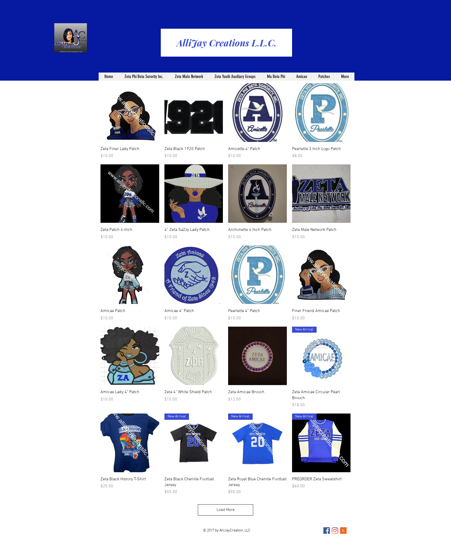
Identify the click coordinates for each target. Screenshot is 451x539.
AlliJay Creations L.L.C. (227, 43)
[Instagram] (335, 530)
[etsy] (343, 530)
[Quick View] (129, 112)
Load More (226, 509)
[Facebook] (326, 530)
